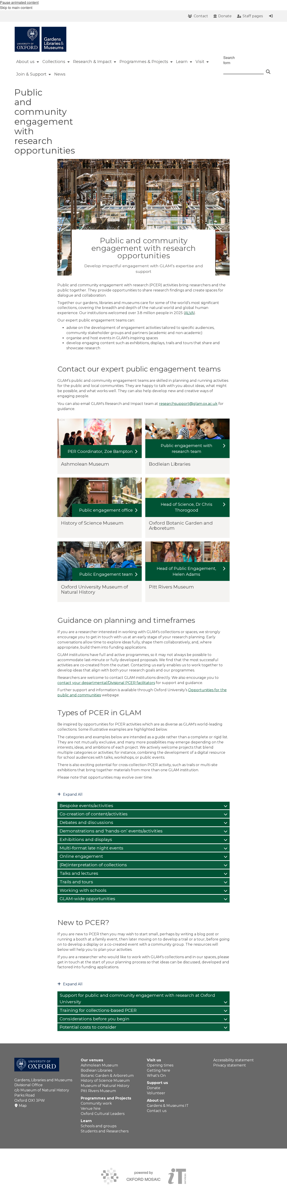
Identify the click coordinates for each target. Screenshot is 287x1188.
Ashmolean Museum (99, 1065)
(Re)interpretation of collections (93, 864)
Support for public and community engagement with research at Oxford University (137, 998)
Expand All (73, 794)
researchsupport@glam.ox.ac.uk (188, 404)
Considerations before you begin (94, 1018)
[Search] (268, 69)
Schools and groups (98, 1126)
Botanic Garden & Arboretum (107, 1075)
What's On (156, 1075)
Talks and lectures (79, 873)
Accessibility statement (233, 1060)
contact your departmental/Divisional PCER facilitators (106, 683)
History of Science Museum (105, 1080)
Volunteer (156, 1093)
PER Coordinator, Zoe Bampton (100, 451)
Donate (153, 1088)
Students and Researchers (104, 1131)
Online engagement (81, 856)
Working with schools (83, 890)
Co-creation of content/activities (94, 814)
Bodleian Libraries (96, 1070)
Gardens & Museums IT (168, 1105)
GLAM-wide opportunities (87, 898)
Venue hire (90, 1108)
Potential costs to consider (88, 1027)
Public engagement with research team (186, 448)
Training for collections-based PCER (98, 1010)
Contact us (156, 1111)
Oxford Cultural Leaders (102, 1114)
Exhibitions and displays (86, 839)
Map (23, 1105)
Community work (96, 1103)
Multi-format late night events (91, 848)
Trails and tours (76, 881)
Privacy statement (229, 1065)
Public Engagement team (106, 574)
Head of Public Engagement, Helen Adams (186, 571)
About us (155, 1100)
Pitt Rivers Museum (98, 1091)
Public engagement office (106, 510)
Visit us (154, 1060)
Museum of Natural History (105, 1086)
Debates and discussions (86, 822)
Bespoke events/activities (86, 805)
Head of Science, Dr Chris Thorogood (186, 507)
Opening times (160, 1065)
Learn (86, 1121)
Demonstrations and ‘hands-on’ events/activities (111, 831)
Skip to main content (16, 7)
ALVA (189, 313)
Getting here (158, 1070)
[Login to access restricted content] (271, 16)
